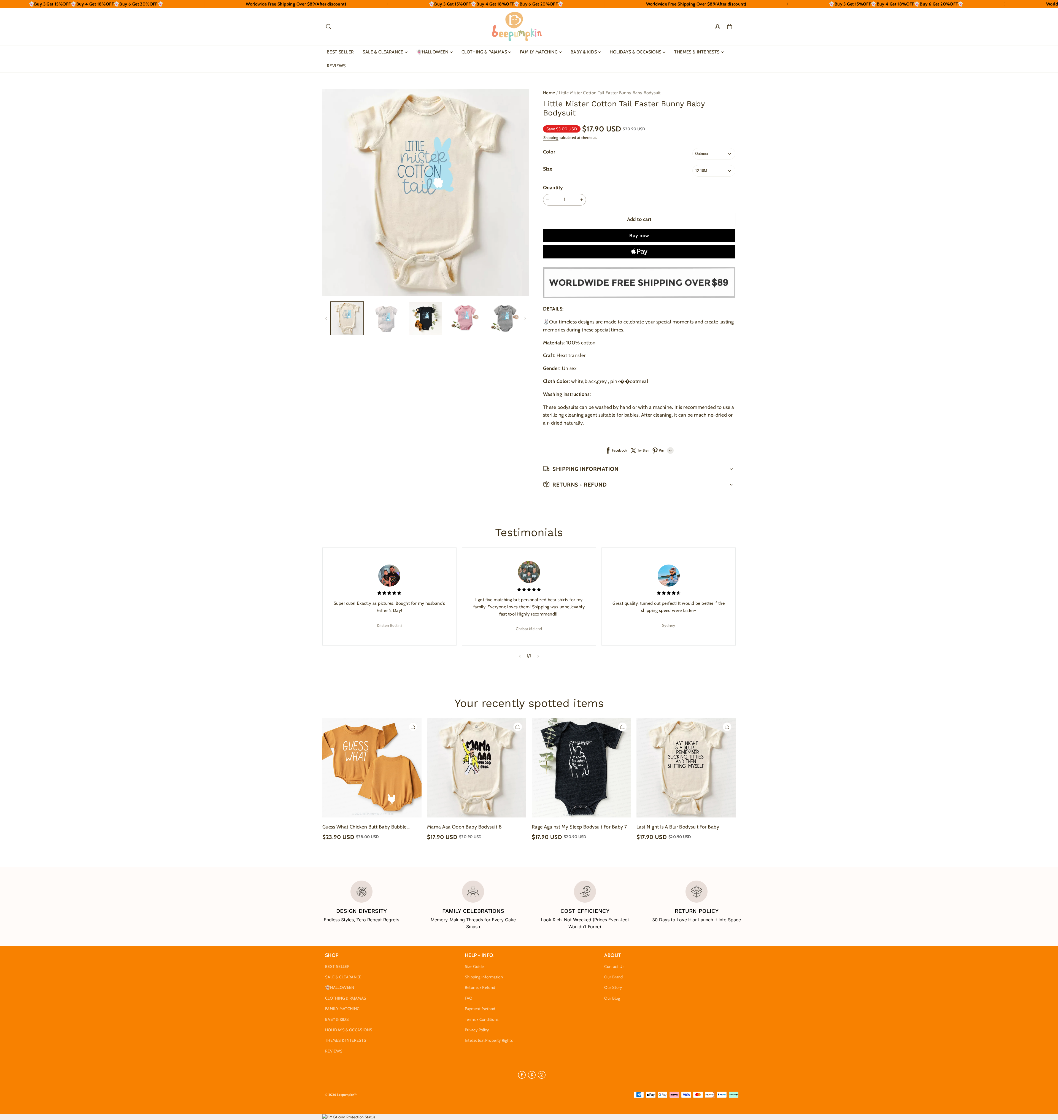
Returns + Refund (480, 987)
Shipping (550, 137)
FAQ (469, 998)
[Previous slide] (520, 656)
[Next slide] (538, 656)
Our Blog (612, 998)
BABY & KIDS (584, 52)
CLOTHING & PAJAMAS (484, 52)
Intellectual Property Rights (489, 1040)
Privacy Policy (477, 1029)
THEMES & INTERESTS (696, 52)
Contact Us (614, 966)
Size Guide (474, 966)
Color (549, 152)
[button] (328, 26)
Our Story (613, 987)
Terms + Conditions (482, 1019)
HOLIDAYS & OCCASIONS (635, 52)
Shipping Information (484, 977)
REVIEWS (336, 65)
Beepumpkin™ (347, 1095)
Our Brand (613, 977)
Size (547, 169)
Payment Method (480, 1008)
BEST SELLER (340, 52)
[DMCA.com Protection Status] (349, 1117)
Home (549, 92)
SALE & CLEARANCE (383, 52)
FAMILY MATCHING (539, 52)
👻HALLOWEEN (432, 52)
